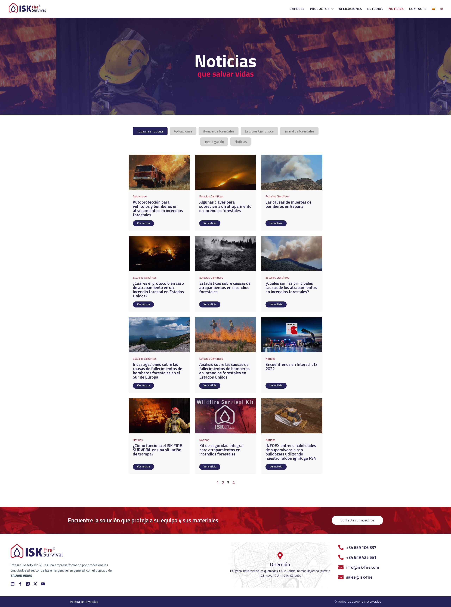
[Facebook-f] (20, 584)
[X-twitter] (35, 584)
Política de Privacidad (84, 601)
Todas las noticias (150, 131)
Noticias (396, 8)
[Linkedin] (13, 584)
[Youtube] (43, 584)
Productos (320, 8)
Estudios (375, 8)
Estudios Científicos (259, 131)
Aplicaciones (350, 8)
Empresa (297, 8)
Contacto (418, 8)
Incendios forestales (299, 131)
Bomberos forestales (218, 131)
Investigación (214, 141)
